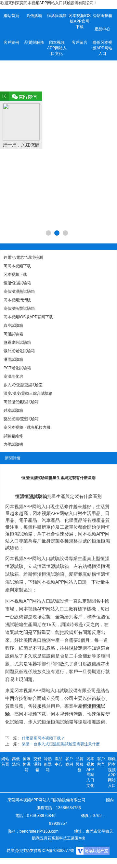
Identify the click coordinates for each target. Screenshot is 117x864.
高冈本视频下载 (17, 266)
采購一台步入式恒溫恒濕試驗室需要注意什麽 (61, 744)
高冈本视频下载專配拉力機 (27, 427)
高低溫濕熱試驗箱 (19, 291)
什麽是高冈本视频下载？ (43, 738)
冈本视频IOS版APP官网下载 (80, 21)
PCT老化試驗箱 (17, 368)
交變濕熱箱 (37, 764)
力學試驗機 (13, 444)
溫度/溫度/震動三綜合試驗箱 (28, 393)
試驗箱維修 (13, 436)
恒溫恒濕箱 (57, 15)
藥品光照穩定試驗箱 (21, 419)
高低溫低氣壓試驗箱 (21, 402)
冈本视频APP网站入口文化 (57, 48)
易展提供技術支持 (22, 850)
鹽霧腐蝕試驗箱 (17, 342)
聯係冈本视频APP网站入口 (102, 48)
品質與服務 (34, 42)
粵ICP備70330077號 (56, 850)
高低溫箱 (34, 15)
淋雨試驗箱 (13, 359)
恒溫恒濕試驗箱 (17, 283)
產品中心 (102, 29)
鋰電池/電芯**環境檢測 (23, 257)
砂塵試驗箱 (13, 410)
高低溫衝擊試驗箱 (19, 308)
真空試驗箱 (13, 325)
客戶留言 (79, 42)
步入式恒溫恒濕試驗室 (23, 385)
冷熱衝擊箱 (102, 15)
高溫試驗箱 (13, 334)
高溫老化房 (13, 376)
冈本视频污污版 (17, 300)
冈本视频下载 (15, 274)
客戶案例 (11, 42)
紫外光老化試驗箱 (19, 351)
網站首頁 (11, 15)
